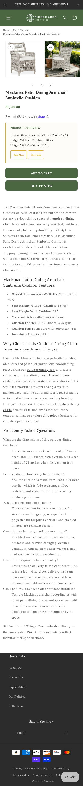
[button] (8, 17)
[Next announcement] (78, 4)
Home (6, 30)
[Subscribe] (65, 733)
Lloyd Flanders (20, 30)
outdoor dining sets (41, 369)
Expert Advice (18, 687)
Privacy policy (21, 775)
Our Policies (17, 696)
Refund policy (62, 768)
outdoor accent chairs (49, 606)
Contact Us (16, 677)
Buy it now (42, 186)
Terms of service (42, 775)
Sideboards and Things (36, 768)
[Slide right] (51, 84)
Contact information (43, 781)
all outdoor (51, 415)
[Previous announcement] (4, 4)
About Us (15, 667)
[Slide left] (32, 84)
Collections (16, 706)
